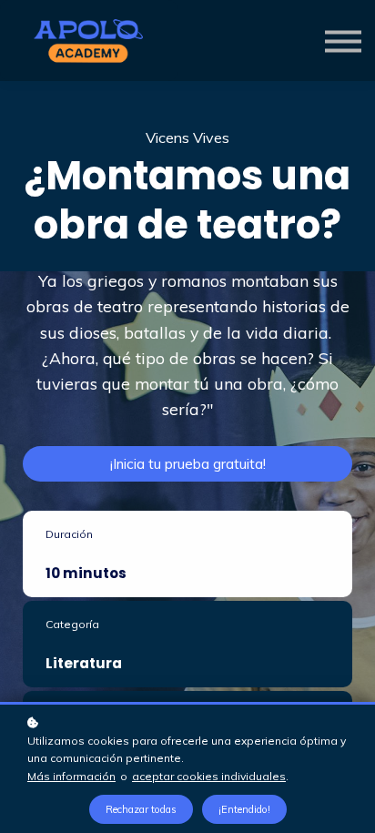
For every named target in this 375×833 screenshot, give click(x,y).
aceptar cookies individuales (209, 776)
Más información (71, 776)
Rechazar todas (141, 809)
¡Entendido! (244, 809)
